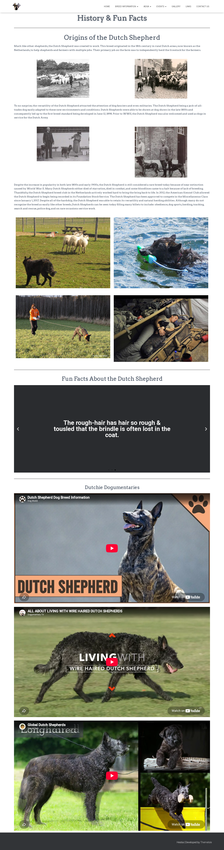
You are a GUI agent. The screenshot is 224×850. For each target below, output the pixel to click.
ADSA (146, 6)
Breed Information (125, 6)
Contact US (202, 6)
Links (188, 6)
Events (160, 6)
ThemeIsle (206, 842)
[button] (137, 6)
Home (107, 6)
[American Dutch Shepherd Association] (17, 6)
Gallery (176, 6)
